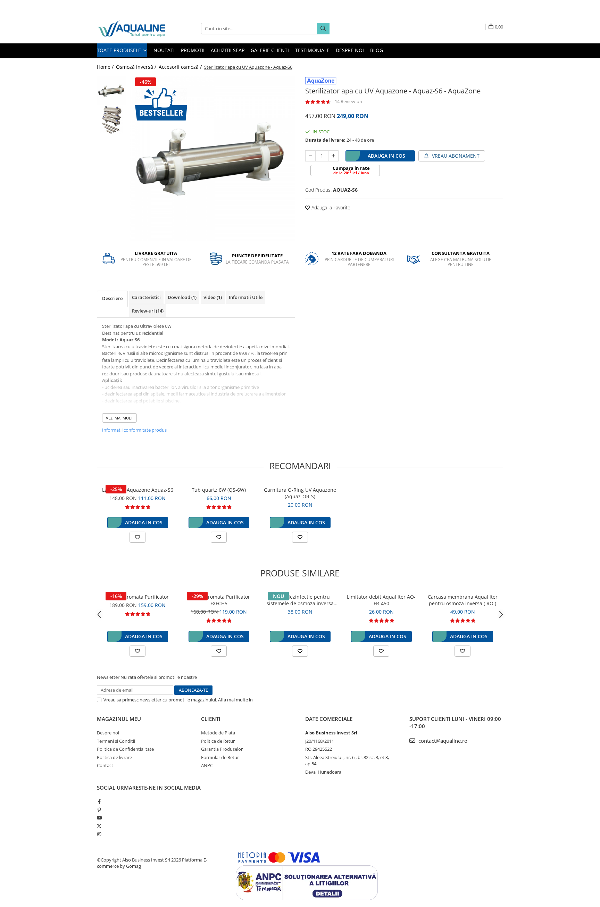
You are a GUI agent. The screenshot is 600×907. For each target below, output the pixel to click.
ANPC (207, 765)
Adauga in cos (386, 155)
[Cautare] (323, 28)
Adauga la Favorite (330, 207)
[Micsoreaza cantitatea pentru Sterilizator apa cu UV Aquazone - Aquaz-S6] (310, 155)
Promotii (193, 50)
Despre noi (350, 50)
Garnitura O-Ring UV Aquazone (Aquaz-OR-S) (300, 493)
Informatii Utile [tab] (245, 297)
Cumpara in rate (351, 170)
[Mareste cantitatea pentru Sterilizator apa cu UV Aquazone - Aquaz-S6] (333, 155)
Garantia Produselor (222, 749)
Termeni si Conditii (116, 741)
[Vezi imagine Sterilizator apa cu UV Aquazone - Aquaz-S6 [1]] (111, 120)
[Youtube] (99, 818)
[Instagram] (99, 834)
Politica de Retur (218, 741)
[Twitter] (99, 826)
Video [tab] (212, 297)
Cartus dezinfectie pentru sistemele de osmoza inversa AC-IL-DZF (300, 600)
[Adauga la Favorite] (137, 537)
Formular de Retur (220, 757)
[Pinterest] (99, 810)
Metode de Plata (218, 733)
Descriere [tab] (112, 298)
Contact (105, 765)
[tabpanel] (212, 158)
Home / (106, 67)
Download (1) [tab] (182, 297)
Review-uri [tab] (148, 311)
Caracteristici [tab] (146, 297)
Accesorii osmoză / (181, 67)
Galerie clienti (270, 50)
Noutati (164, 50)
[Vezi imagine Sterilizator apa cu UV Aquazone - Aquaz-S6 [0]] (111, 90)
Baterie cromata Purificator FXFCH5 (219, 600)
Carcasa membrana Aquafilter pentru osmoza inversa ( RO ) (463, 600)
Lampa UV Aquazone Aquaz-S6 (137, 489)
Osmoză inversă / (137, 67)
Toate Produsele (119, 50)
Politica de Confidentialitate (282, 700)
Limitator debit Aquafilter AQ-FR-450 (381, 600)
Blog (376, 50)
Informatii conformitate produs (134, 430)
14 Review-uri (348, 101)
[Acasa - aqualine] (131, 28)
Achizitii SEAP (227, 50)
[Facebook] (99, 801)
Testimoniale (312, 50)
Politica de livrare (114, 757)
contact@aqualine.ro (442, 740)
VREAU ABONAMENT (455, 155)
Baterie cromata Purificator (137, 596)
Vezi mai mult (119, 418)
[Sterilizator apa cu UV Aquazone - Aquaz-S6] (212, 158)
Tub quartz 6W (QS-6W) (219, 489)
